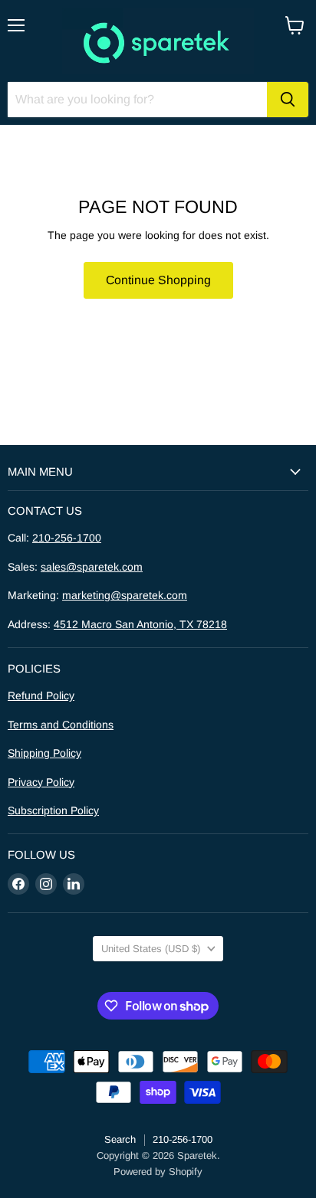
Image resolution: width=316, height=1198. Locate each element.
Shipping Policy (44, 753)
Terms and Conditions (61, 724)
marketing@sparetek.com (124, 595)
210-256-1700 (66, 538)
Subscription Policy (53, 810)
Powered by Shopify (158, 1171)
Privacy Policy (41, 782)
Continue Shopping (158, 279)
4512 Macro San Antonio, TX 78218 (140, 624)
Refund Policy (41, 695)
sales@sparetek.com (92, 567)
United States (150, 948)
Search (120, 1139)
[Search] (287, 99)
